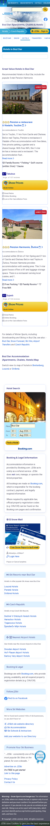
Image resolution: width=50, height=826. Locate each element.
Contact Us (9, 782)
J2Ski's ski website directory (20, 724)
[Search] (45, 9)
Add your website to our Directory (20, 736)
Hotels (5, 31)
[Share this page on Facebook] (45, 20)
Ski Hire (28, 341)
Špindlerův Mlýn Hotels (15, 626)
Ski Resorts (13, 3)
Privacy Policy (11, 779)
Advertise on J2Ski (13, 766)
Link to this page (12, 773)
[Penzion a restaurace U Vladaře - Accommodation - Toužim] (22, 99)
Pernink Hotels (11, 590)
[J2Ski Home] (7, 14)
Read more (7, 158)
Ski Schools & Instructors (19, 731)
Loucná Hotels (11, 586)
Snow (16, 38)
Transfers (36, 38)
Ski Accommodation (16, 727)
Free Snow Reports (24, 547)
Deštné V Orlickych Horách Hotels (20, 616)
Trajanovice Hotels (13, 623)
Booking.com (27, 673)
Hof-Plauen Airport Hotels (16, 652)
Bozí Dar (7, 38)
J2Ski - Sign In (40, 31)
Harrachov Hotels (12, 619)
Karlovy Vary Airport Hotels (17, 656)
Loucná (5, 369)
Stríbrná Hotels (11, 593)
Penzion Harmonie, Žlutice (24, 247)
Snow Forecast (17, 341)
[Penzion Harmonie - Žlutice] (22, 224)
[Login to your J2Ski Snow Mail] (25, 534)
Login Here (14, 556)
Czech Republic (17, 31)
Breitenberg (37, 365)
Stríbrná (15, 369)
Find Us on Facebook (17, 698)
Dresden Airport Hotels (15, 649)
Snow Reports (26, 3)
